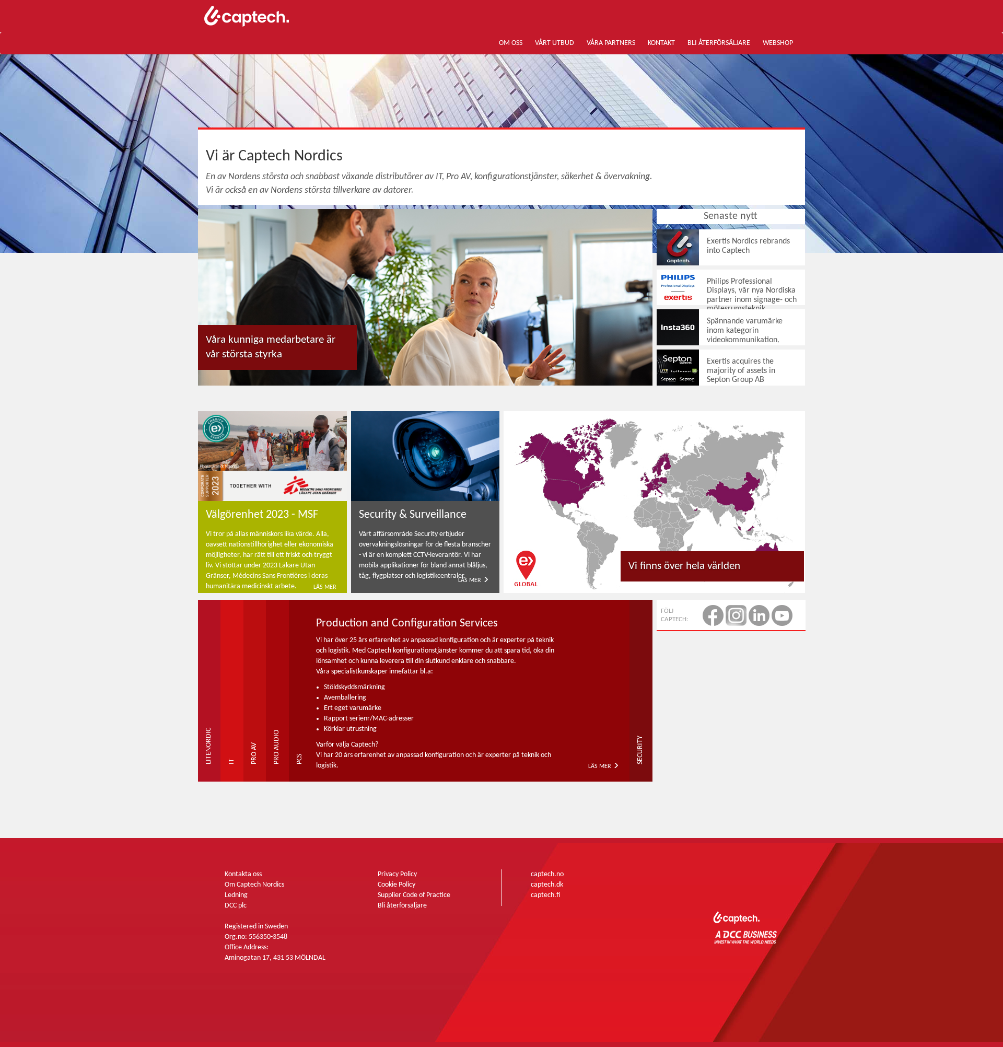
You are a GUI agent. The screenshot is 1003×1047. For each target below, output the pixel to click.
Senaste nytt (730, 216)
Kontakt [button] (661, 43)
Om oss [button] (510, 43)
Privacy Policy (397, 874)
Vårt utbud (554, 43)
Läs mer (324, 587)
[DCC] (747, 934)
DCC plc (236, 906)
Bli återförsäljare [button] (718, 43)
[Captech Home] (761, 897)
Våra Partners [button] (611, 43)
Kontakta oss (243, 874)
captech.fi (545, 895)
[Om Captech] (425, 297)
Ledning (236, 895)
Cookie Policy (396, 885)
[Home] (292, 16)
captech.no (547, 874)
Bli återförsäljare (402, 906)
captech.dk (547, 885)
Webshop (778, 43)
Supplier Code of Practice (414, 895)
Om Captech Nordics (254, 885)
